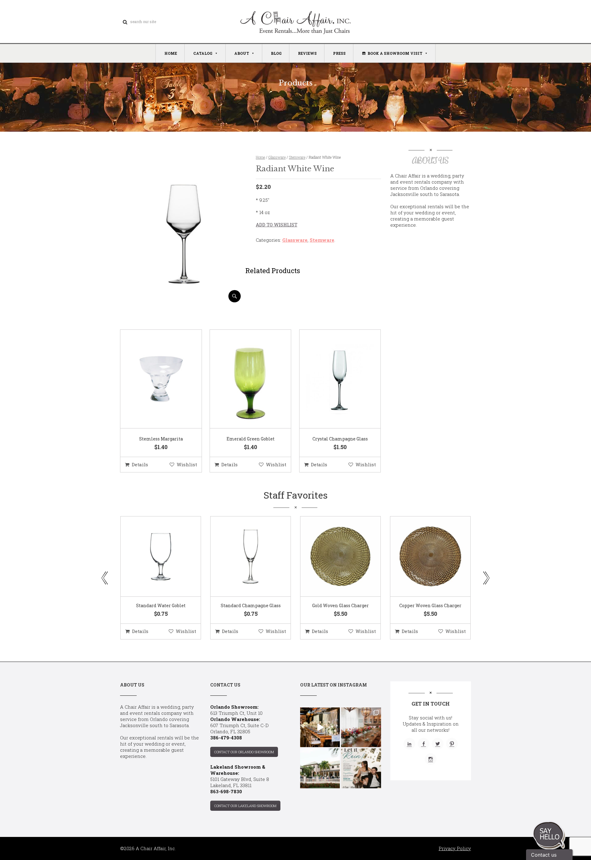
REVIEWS (307, 53)
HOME (170, 53)
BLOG (276, 53)
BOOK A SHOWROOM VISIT (395, 53)
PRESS (339, 53)
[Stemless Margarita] (153, 379)
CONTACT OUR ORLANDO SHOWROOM (244, 752)
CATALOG (202, 53)
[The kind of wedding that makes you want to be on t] (320, 768)
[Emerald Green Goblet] (243, 379)
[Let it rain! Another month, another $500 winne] (361, 768)
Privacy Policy (455, 848)
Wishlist (187, 464)
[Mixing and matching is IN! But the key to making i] (320, 727)
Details (140, 464)
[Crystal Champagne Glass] (332, 379)
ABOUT (241, 53)
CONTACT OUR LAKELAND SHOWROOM (245, 805)
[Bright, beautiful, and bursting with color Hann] (361, 727)
